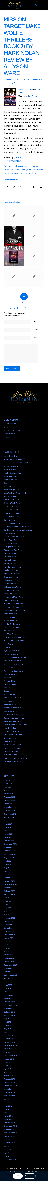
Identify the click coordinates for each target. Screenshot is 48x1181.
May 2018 (7, 1069)
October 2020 (9, 972)
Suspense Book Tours (12, 721)
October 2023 (9, 851)
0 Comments (26, 79)
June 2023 (8, 864)
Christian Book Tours (12, 506)
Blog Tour (7, 486)
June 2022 (8, 905)
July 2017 (7, 1103)
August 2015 (9, 1146)
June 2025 (8, 784)
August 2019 (9, 1019)
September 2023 (10, 854)
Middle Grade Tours (12, 624)
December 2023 (10, 844)
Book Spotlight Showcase (14, 490)
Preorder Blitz (9, 681)
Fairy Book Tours (10, 564)
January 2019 (9, 1042)
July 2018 (7, 1062)
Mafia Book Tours (11, 614)
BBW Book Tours (10, 476)
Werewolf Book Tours (12, 745)
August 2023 (9, 858)
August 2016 (9, 1136)
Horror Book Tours (11, 594)
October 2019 (9, 1012)
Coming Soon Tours (12, 523)
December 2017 (10, 1086)
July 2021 (7, 941)
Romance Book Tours (12, 698)
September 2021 (10, 935)
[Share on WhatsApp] (20, 187)
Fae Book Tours (10, 560)
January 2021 (9, 962)
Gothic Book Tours (11, 584)
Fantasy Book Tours (12, 574)
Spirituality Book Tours (13, 708)
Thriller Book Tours (11, 731)
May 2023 (7, 868)
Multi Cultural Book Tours (14, 641)
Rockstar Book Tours (12, 694)
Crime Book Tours (11, 540)
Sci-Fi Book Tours (10, 701)
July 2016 (7, 1139)
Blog (5, 483)
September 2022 (10, 894)
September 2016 (10, 1133)
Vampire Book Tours (12, 741)
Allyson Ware (20, 166)
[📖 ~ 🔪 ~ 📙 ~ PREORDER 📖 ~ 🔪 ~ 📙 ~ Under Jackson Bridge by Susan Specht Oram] (14, 256)
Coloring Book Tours (12, 513)
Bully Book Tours (10, 496)
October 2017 (9, 1092)
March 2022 (8, 915)
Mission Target (25, 89)
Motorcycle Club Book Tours (15, 637)
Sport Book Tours (10, 711)
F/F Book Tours (10, 557)
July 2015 (7, 1150)
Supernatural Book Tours (14, 718)
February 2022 (9, 918)
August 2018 (9, 1059)
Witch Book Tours (11, 751)
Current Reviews (10, 434)
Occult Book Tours (11, 668)
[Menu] (41, 5)
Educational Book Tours (13, 550)
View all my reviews (13, 161)
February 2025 (9, 797)
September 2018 (10, 1056)
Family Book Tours (11, 570)
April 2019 (7, 1032)
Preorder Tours (10, 684)
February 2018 (9, 1079)
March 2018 (8, 1076)
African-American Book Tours (16, 463)
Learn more (29, 1176)
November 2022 (10, 888)
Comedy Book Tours (12, 517)
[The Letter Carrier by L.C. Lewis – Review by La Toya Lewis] (34, 276)
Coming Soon (9, 520)
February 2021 (9, 958)
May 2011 (7, 1156)
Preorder (7, 678)
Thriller (34, 173)
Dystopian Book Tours (12, 547)
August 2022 (9, 898)
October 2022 (9, 891)
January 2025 (9, 800)
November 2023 (17, 173)
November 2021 (10, 928)
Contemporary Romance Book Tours (18, 530)
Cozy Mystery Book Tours (14, 537)
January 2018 (9, 1082)
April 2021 (7, 952)
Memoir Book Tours (11, 621)
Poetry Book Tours (11, 674)
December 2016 (10, 1126)
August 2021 (9, 938)
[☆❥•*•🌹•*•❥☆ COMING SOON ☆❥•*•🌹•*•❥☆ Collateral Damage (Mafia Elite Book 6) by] (14, 236)
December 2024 (10, 804)
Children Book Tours (12, 503)
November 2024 (10, 807)
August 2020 (9, 978)
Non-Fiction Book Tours (13, 664)
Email (36, 331)
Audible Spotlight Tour (13, 473)
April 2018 (7, 1072)
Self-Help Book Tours (12, 704)
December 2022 (10, 884)
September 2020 (10, 975)
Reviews (38, 79)
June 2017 (8, 1106)
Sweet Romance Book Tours (15, 725)
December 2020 (10, 965)
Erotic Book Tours (11, 553)
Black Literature (10, 480)
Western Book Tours (12, 748)
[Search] (35, 5)
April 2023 (7, 871)
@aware (18, 157)
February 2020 (9, 998)
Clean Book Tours (11, 510)
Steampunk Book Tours (13, 715)
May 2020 (7, 988)
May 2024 (7, 827)
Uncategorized (10, 738)
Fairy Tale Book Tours (12, 567)
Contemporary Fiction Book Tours (17, 527)
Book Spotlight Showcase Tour (16, 493)
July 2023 (7, 861)
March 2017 (8, 1116)
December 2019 (10, 1005)
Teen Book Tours (10, 728)
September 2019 (10, 1015)
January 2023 (9, 881)
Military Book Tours (11, 627)
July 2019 (7, 1022)
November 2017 (10, 1089)
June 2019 (8, 1025)
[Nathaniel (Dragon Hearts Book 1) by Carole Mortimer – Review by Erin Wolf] (14, 276)
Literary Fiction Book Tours (14, 611)
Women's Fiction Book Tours (15, 758)
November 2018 (10, 1049)
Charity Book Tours (11, 500)
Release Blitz (9, 688)
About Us (7, 427)
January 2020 (9, 1002)
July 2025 (7, 780)
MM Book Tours (10, 631)
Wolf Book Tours (10, 755)
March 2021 (8, 955)
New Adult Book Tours (12, 661)
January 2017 (9, 1123)
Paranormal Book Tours (13, 671)
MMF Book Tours (10, 634)
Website (36, 338)
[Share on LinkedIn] (34, 187)
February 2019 (9, 1039)
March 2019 (8, 1035)
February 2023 (9, 878)
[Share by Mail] (41, 187)
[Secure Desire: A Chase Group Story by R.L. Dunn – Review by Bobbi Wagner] (34, 256)
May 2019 (7, 1029)
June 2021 (8, 945)
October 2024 (9, 811)
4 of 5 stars (33, 96)
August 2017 (9, 1099)
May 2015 (7, 1153)
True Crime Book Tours (13, 735)
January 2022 (9, 921)
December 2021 (10, 925)
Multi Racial (8, 644)
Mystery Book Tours (11, 651)
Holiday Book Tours (11, 590)
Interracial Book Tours (12, 600)
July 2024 (7, 821)
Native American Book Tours (15, 658)
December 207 (10, 1160)
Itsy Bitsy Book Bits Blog (13, 604)
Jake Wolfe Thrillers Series (15, 170)
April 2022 (7, 911)
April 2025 (7, 790)
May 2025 (7, 787)
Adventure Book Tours (13, 459)
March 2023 (8, 874)
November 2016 (10, 1129)
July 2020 (7, 982)
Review (27, 173)
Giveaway (8, 580)
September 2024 (10, 814)
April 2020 (7, 992)
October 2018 (9, 1052)
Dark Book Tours (10, 543)
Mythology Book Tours (12, 654)
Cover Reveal (9, 533)
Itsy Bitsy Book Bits (34, 166)
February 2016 (9, 1143)
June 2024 (8, 824)
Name (36, 322)
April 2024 (7, 831)
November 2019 (10, 1009)
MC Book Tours (10, 617)
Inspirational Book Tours (13, 597)
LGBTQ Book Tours (11, 607)
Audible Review (10, 470)
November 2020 (10, 968)
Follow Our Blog (10, 424)
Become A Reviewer (12, 431)
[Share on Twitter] (14, 187)
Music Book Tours (11, 647)
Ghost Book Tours (11, 577)
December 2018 (10, 1045)
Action (11, 166)
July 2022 (7, 901)
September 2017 (10, 1096)
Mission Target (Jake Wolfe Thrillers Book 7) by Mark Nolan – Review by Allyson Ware (24, 46)
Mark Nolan (32, 170)
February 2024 (9, 837)
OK (18, 1176)
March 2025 (8, 794)
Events (6, 437)
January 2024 (9, 841)
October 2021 (9, 931)
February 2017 (9, 1119)
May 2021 (7, 948)
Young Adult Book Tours (13, 762)
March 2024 (8, 834)
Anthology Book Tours (12, 466)
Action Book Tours (11, 456)
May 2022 (7, 908)
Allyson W (11, 83)
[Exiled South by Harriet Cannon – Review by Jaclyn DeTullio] (14, 216)
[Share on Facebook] (7, 187)
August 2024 (9, 817)
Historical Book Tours (12, 587)
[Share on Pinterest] (27, 187)
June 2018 (8, 1066)
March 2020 (8, 995)
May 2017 (7, 1109)
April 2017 (7, 1113)
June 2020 (8, 985)
